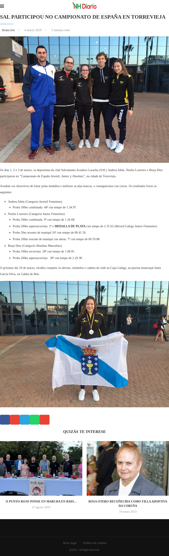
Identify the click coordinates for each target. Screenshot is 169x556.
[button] (5, 420)
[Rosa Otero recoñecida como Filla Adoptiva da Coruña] (128, 468)
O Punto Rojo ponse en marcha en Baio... (41, 501)
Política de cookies (95, 543)
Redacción (9, 30)
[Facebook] (81, 528)
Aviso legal (70, 543)
